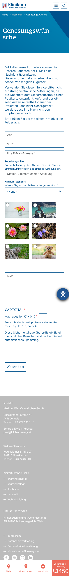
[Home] (15, 5)
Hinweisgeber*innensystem (24, 551)
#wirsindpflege (16, 483)
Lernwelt (13, 494)
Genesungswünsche (36, 14)
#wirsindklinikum (17, 478)
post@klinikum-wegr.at (17, 432)
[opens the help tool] (63, 294)
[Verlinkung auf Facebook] (6, 557)
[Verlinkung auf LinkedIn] (30, 557)
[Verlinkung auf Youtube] (15, 557)
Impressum (14, 535)
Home (5, 14)
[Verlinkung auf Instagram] (23, 557)
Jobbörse (13, 489)
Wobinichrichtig (17, 499)
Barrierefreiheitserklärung (23, 546)
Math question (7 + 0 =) (20, 316)
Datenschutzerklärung (21, 541)
